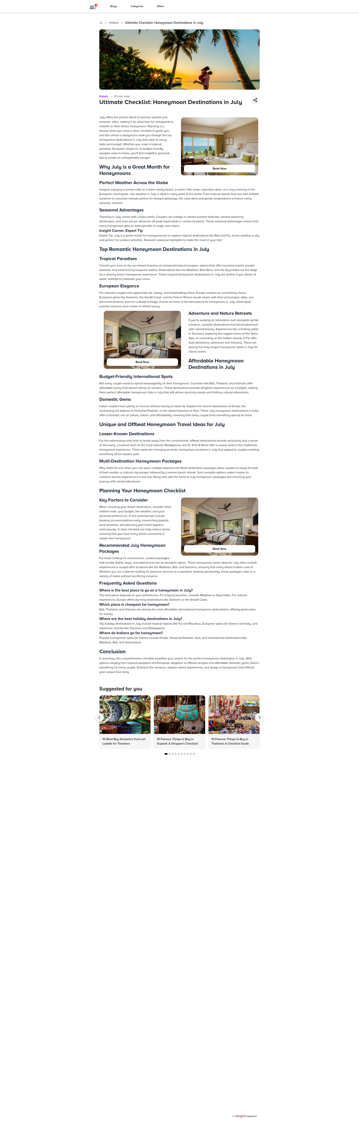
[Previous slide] (99, 717)
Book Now (219, 168)
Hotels (114, 23)
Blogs (113, 6)
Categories (137, 6)
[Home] (101, 22)
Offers (160, 6)
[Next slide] (259, 717)
